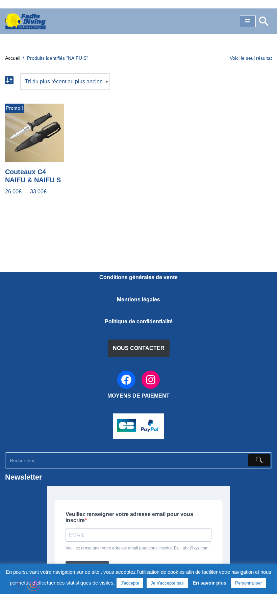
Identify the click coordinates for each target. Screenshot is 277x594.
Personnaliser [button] (248, 583)
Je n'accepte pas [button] (167, 583)
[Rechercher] (264, 21)
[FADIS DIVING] (25, 21)
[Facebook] (126, 380)
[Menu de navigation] (248, 21)
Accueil (12, 58)
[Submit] (259, 460)
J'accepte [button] (130, 583)
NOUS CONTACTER (139, 348)
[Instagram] (151, 380)
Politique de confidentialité (139, 321)
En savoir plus (209, 583)
